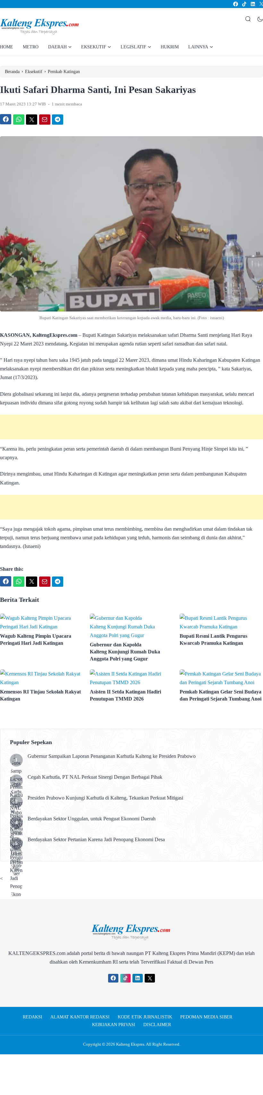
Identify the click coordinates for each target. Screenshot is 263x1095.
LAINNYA (198, 47)
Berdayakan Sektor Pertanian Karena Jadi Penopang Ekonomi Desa (96, 839)
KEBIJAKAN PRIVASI (113, 1024)
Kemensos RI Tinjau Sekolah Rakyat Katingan (40, 695)
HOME (6, 47)
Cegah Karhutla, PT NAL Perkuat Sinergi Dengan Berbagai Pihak (95, 777)
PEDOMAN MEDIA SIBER (206, 1017)
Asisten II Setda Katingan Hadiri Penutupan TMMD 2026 (125, 695)
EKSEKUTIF (93, 47)
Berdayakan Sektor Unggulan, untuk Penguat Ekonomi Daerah (92, 818)
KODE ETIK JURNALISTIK (145, 1017)
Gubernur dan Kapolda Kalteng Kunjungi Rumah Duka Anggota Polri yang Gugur (125, 651)
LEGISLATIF (133, 47)
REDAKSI (32, 1017)
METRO (30, 47)
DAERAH (57, 47)
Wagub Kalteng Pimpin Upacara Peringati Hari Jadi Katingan (35, 639)
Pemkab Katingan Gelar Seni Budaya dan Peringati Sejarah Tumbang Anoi (220, 695)
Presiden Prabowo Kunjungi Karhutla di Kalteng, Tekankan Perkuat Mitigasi (105, 798)
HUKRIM (170, 47)
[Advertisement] (131, 427)
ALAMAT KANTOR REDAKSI (80, 1017)
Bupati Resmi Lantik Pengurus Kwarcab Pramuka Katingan (213, 639)
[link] (235, 4)
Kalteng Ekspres (130, 1044)
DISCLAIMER (157, 1024)
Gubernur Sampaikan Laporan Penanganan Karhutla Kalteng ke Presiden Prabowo (112, 756)
